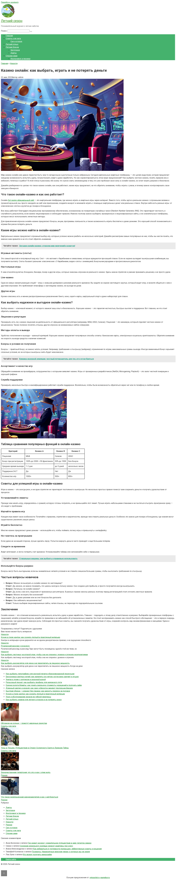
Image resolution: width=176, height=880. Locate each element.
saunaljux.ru (105, 877)
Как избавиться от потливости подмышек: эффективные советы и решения (67, 849)
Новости (9, 822)
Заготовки (15, 50)
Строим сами (11, 56)
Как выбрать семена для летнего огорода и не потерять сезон (34, 700)
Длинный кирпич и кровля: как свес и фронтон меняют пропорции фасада (39, 688)
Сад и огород (16, 41)
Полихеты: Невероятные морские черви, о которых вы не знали (61, 852)
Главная (9, 36)
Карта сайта (11, 859)
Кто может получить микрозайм (37, 854)
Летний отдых (12, 44)
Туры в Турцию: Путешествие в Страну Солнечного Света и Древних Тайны (35, 748)
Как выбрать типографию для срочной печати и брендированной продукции (40, 674)
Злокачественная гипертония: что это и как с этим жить (25, 772)
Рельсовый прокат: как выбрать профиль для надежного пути (34, 682)
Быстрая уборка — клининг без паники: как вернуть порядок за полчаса (38, 691)
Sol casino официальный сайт (21, 200)
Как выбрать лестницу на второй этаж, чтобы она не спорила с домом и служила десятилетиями (44, 654)
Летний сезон (11, 21)
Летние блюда (12, 47)
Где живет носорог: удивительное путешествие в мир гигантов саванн (59, 843)
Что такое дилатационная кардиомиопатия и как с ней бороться (29, 797)
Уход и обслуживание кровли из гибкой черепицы (28, 697)
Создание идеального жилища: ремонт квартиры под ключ (46, 846)
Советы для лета (13, 38)
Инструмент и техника (20, 59)
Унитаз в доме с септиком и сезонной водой (26, 679)
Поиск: (4, 31)
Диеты (14, 53)
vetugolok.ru (95, 877)
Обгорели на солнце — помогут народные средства (24, 723)
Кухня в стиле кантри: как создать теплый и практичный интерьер (30, 637)
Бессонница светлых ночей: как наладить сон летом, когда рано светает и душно (42, 676)
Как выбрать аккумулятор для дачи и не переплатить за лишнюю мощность (35, 663)
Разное (4, 775)
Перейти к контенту (10, 2)
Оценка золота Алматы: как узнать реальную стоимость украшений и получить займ (44, 685)
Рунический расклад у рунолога (15, 646)
